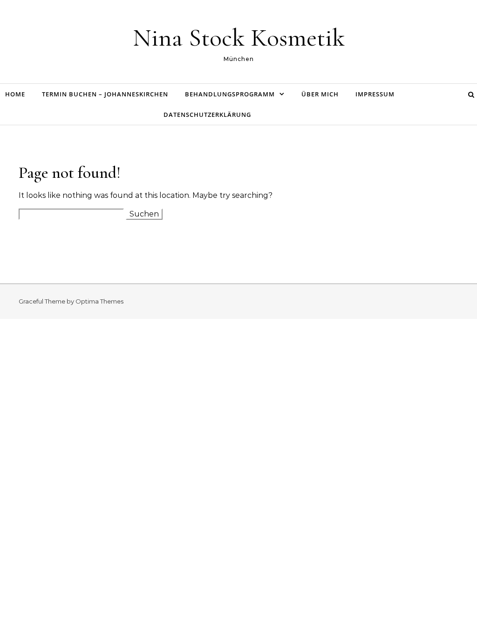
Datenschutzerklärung (207, 114)
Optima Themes (99, 301)
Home (15, 94)
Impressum (375, 94)
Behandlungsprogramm (230, 94)
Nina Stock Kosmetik (239, 37)
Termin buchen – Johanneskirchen (105, 94)
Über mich (320, 94)
